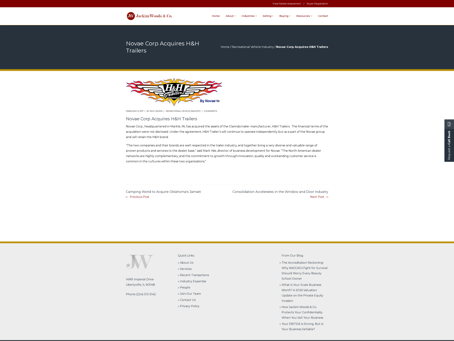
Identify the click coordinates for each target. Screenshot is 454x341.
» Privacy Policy (189, 306)
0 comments (210, 111)
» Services (185, 269)
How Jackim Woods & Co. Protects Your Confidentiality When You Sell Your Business (302, 312)
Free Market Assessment (287, 3)
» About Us (185, 262)
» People (184, 287)
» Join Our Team (189, 293)
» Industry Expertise (192, 281)
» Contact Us (187, 300)
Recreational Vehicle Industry (253, 47)
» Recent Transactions (193, 275)
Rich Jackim (156, 111)
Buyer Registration (317, 3)
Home (225, 47)
